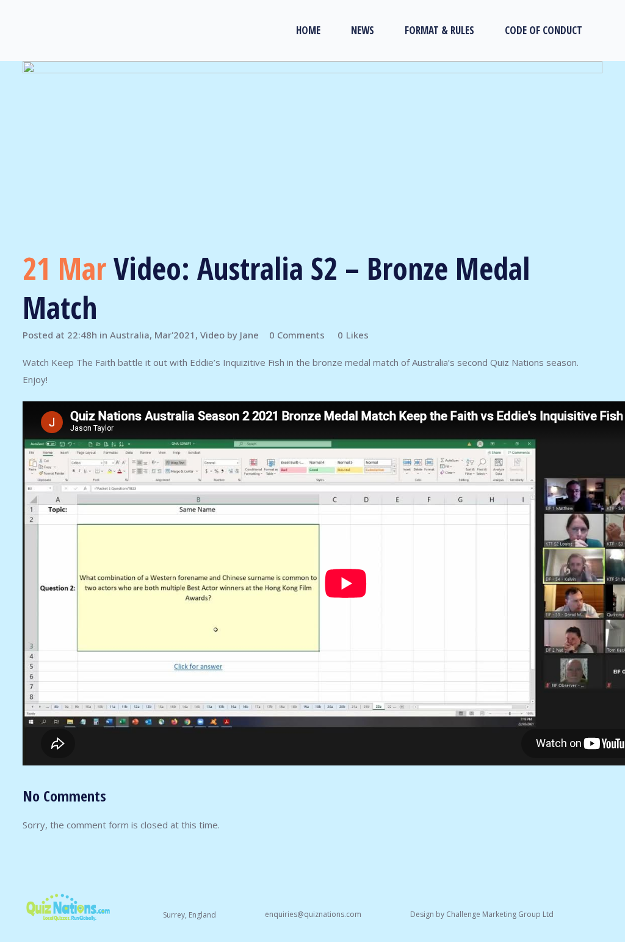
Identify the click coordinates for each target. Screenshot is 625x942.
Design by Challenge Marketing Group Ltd (482, 914)
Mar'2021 (174, 335)
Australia (130, 335)
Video (212, 335)
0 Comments (297, 335)
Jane (249, 335)
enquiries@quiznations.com (313, 914)
